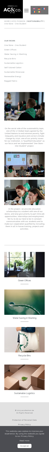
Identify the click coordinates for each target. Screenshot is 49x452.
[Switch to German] (39, 8)
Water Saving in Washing (15, 54)
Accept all (24, 446)
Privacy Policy (24, 424)
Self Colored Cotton (13, 68)
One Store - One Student (15, 24)
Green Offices (10, 50)
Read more (24, 441)
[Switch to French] (44, 8)
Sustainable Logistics (13, 63)
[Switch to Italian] (39, 12)
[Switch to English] (34, 8)
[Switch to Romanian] (34, 12)
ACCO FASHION (18, 21)
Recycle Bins (10, 59)
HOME (7, 21)
